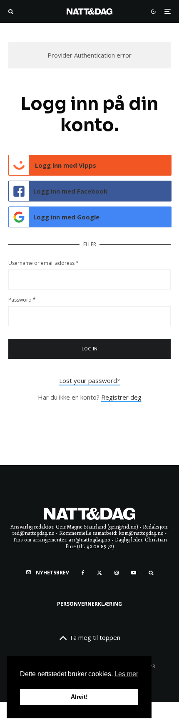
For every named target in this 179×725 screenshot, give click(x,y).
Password (22, 299)
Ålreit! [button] (79, 696)
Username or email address (43, 263)
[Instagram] (116, 573)
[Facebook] (83, 573)
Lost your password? (89, 380)
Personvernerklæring (89, 603)
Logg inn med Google (66, 217)
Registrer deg (121, 397)
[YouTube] (133, 573)
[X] (99, 573)
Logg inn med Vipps (64, 165)
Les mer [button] (126, 673)
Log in (90, 348)
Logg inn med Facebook (70, 191)
